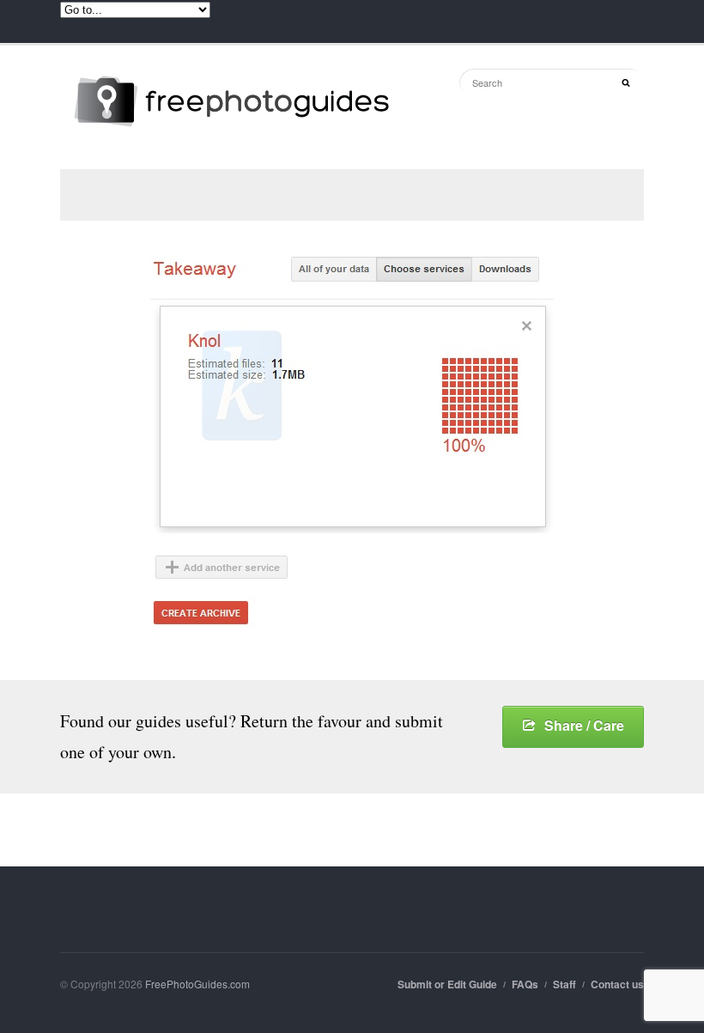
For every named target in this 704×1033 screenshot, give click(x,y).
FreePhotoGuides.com (197, 983)
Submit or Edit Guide (447, 984)
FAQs (525, 984)
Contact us (617, 984)
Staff (564, 984)
